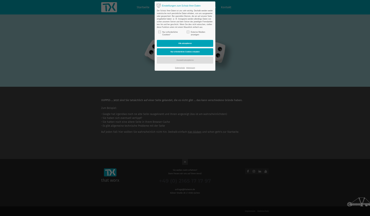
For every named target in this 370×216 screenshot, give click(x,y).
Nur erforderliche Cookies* (170, 33)
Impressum (190, 68)
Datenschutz (180, 68)
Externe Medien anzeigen (198, 33)
